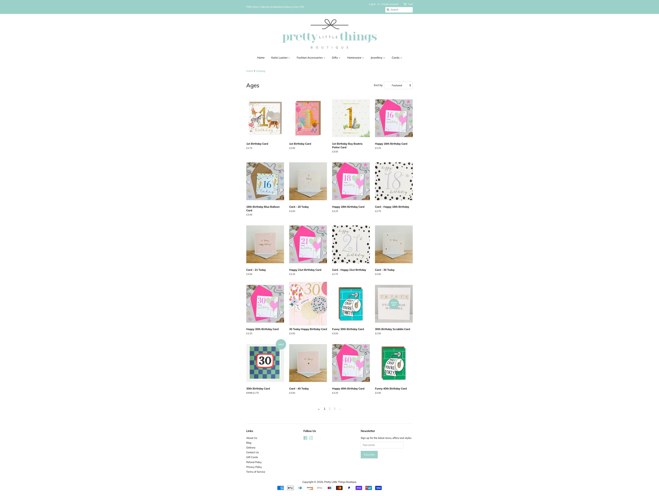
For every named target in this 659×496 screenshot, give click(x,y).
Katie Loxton (279, 57)
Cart (410, 4)
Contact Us (252, 452)
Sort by (378, 85)
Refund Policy (254, 462)
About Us (251, 437)
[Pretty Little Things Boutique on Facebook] (305, 438)
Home (261, 57)
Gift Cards (252, 457)
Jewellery (377, 57)
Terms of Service (255, 471)
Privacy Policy (254, 467)
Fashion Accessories (310, 57)
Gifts (335, 57)
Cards (396, 57)
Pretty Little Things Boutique (340, 481)
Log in (372, 4)
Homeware (354, 57)
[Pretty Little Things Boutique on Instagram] (311, 438)
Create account (389, 4)
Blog (248, 442)
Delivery (251, 447)
